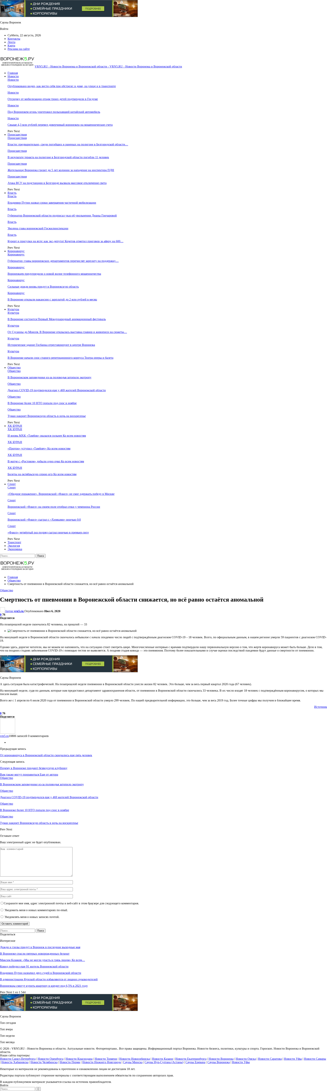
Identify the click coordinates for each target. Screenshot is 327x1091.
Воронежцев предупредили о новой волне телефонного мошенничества (54, 273)
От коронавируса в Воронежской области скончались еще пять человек (46, 755)
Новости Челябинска (44, 1062)
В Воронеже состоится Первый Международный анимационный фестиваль (57, 319)
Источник (320, 706)
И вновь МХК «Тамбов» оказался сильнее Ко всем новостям (47, 435)
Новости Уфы (293, 1058)
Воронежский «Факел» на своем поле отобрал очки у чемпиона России (54, 506)
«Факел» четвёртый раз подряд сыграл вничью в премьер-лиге (48, 532)
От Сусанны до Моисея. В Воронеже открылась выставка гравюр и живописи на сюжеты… (67, 332)
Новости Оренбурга (50, 1058)
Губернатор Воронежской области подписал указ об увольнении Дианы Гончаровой (62, 215)
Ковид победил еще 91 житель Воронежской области (34, 966)
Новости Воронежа (221, 1058)
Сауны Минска (132, 1062)
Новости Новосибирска (134, 1058)
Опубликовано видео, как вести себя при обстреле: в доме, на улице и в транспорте (62, 86)
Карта (11, 45)
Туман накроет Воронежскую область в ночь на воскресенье (47, 416)
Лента (11, 42)
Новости (13, 76)
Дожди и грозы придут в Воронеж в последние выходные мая (40, 947)
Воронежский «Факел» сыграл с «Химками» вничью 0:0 (44, 519)
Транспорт (14, 542)
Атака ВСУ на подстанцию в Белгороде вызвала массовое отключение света (57, 183)
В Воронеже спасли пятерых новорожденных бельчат (34, 953)
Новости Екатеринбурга (190, 1058)
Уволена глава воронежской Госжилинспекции (38, 228)
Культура (13, 309)
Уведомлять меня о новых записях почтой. (32, 917)
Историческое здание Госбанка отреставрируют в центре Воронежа (51, 344)
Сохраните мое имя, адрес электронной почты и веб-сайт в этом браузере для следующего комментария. (71, 903)
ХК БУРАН (15, 425)
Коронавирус (16, 251)
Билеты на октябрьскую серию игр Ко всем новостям (42, 474)
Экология (14, 545)
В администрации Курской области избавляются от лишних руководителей (49, 979)
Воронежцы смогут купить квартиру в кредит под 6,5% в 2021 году (44, 985)
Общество (14, 367)
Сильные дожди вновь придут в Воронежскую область (43, 286)
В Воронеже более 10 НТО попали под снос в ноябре (42, 403)
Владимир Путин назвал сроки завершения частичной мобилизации (52, 202)
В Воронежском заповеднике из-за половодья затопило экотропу (49, 377)
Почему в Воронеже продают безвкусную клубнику (33, 768)
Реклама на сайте (19, 48)
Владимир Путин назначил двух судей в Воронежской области (40, 973)
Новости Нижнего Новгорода (101, 1062)
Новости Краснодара (79, 1058)
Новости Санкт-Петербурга (18, 1058)
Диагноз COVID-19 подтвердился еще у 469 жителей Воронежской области (57, 390)
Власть (12, 192)
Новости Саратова (270, 1058)
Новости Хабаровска (14, 1062)
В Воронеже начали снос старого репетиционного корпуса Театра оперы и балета (60, 357)
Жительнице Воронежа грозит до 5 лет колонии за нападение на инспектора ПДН (61, 170)
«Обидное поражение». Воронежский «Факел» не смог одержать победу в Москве (61, 493)
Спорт (12, 484)
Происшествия (17, 134)
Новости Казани (162, 1058)
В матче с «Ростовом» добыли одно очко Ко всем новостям (46, 461)
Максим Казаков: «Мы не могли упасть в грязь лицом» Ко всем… (42, 960)
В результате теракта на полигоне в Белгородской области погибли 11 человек (58, 157)
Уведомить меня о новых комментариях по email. (36, 910)
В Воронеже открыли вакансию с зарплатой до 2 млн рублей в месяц (52, 299)
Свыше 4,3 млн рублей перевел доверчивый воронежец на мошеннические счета (60, 124)
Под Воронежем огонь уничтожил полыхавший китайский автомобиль (54, 111)
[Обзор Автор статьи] (7, 732)
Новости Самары (315, 1058)
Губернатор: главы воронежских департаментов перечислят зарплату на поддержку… (63, 260)
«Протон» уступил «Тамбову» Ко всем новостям (39, 448)
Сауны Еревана (195, 1062)
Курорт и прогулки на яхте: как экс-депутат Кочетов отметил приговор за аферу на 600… (65, 241)
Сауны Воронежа (218, 1062)
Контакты (14, 38)
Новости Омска (246, 1058)
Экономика (15, 549)
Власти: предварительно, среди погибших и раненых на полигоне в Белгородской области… (68, 144)
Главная (13, 73)
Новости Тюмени (106, 1058)
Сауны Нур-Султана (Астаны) (164, 1062)
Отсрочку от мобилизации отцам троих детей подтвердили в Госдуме (53, 99)
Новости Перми (70, 1062)
